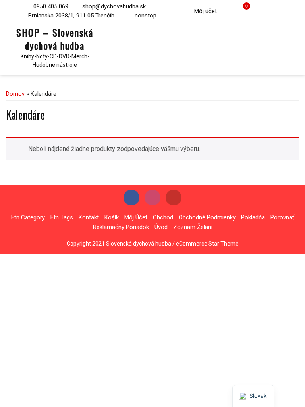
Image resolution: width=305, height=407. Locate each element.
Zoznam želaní (192, 227)
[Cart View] (241, 11)
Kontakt (89, 217)
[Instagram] (274, 10)
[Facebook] (261, 10)
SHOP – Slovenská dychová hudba (54, 38)
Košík (111, 217)
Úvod (161, 227)
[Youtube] (287, 10)
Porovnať (282, 217)
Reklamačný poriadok (121, 227)
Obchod (163, 217)
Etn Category (28, 217)
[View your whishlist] (228, 10)
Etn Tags (61, 217)
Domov (15, 93)
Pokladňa (253, 217)
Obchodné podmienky (207, 217)
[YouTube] (173, 197)
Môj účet (205, 11)
